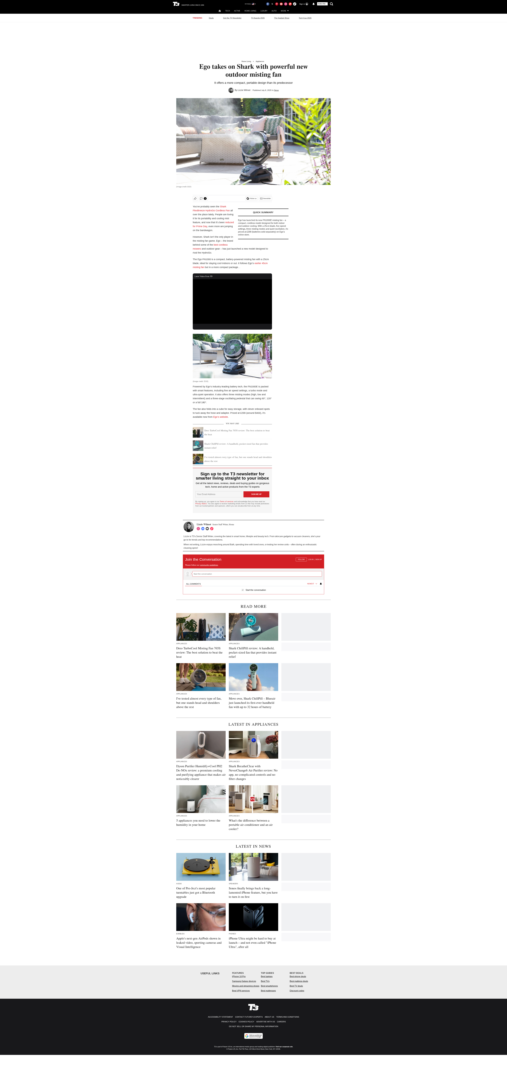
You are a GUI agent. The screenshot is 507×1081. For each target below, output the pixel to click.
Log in (311, 559)
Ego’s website (220, 417)
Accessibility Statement (220, 1017)
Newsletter (267, 198)
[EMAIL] (208, 528)
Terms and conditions (287, 1017)
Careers (281, 1022)
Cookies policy (246, 1022)
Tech (227, 10)
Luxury (263, 10)
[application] (232, 301)
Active (237, 10)
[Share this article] (195, 198)
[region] (253, 573)
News (276, 90)
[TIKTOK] (212, 528)
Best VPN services (241, 991)
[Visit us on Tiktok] (294, 4)
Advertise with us (265, 1022)
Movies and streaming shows (245, 986)
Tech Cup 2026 (305, 18)
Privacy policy (228, 1022)
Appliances (260, 61)
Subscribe (322, 4)
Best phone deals (298, 976)
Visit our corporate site (284, 1047)
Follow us (253, 198)
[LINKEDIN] (203, 528)
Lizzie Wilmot (244, 90)
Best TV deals (296, 986)
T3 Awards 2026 (258, 18)
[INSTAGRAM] (199, 528)
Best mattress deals (299, 981)
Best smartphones (269, 986)
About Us (269, 1017)
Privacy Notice (201, 504)
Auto (274, 10)
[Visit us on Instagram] (285, 4)
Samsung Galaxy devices (244, 981)
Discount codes (297, 991)
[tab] (193, 584)
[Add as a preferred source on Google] (253, 1036)
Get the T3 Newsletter (232, 18)
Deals (211, 18)
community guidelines (209, 565)
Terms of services (227, 502)
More (283, 10)
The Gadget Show (281, 18)
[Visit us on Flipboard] (290, 4)
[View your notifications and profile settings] (313, 4)
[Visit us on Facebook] (267, 4)
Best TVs (265, 981)
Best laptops (267, 976)
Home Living (250, 10)
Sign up (318, 559)
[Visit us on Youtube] (281, 4)
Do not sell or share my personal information (253, 1026)
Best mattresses (268, 991)
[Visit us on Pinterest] (276, 4)
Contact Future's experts (249, 1017)
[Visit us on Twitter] (272, 4)
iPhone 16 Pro (239, 976)
